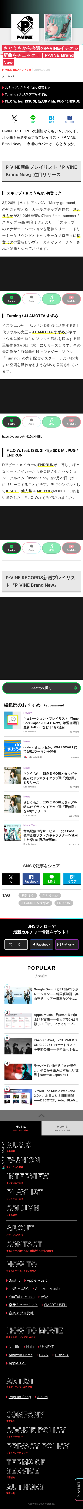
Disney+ (62, 1355)
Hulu (30, 1347)
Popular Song (20, 1397)
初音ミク (27, 895)
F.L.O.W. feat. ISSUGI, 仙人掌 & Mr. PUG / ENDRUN (42, 101)
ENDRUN (63, 903)
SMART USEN (55, 1305)
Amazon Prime (20, 1355)
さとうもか (50, 895)
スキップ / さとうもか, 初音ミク (28, 87)
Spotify (14, 1280)
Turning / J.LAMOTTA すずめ (26, 94)
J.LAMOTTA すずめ (35, 903)
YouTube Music (21, 1297)
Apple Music (37, 1280)
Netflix (14, 1347)
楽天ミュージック (23, 1305)
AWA (44, 1297)
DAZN (43, 1355)
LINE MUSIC (19, 1289)
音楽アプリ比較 (21, 1313)
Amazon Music (47, 1289)
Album (42, 1397)
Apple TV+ (17, 1363)
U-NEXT (47, 1347)
